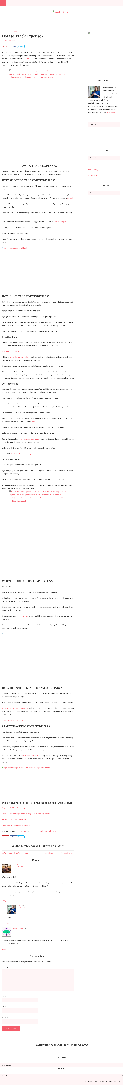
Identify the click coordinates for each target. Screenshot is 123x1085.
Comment (6, 967)
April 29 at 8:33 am (18, 929)
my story (24, 831)
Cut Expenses (6, 40)
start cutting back (61, 222)
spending (25, 59)
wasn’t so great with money (29, 439)
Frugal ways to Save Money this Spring (16, 825)
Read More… (111, 113)
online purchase (23, 616)
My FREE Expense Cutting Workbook (15, 708)
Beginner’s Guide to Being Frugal (14, 808)
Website (5, 1017)
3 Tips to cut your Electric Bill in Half (15, 819)
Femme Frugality (18, 928)
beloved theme (104, 1081)
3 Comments (13, 31)
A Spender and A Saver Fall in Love (44, 831)
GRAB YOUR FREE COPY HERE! (13, 720)
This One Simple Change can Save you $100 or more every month (26, 814)
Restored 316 (115, 1081)
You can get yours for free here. (13, 351)
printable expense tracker (19, 357)
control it (70, 198)
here (33, 422)
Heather (15, 864)
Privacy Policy (93, 170)
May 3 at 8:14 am (18, 866)
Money (14, 40)
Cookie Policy (93, 175)
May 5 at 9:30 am (22, 907)
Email (4, 1007)
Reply (4, 901)
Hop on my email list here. (32, 756)
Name (5, 996)
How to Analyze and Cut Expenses (23, 454)
